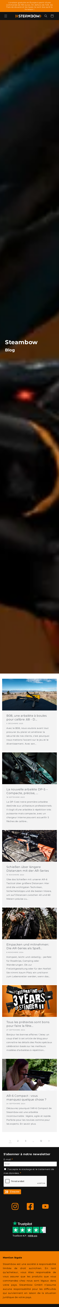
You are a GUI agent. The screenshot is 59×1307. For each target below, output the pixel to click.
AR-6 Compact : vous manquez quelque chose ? (26, 1097)
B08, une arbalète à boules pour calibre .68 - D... (26, 717)
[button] (6, 16)
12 (41, 1141)
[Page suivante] (49, 1141)
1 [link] (10, 1141)
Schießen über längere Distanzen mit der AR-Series (27, 868)
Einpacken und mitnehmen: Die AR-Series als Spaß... (27, 946)
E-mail (8, 1159)
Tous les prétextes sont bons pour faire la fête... (28, 1024)
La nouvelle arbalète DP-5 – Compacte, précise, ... (27, 791)
